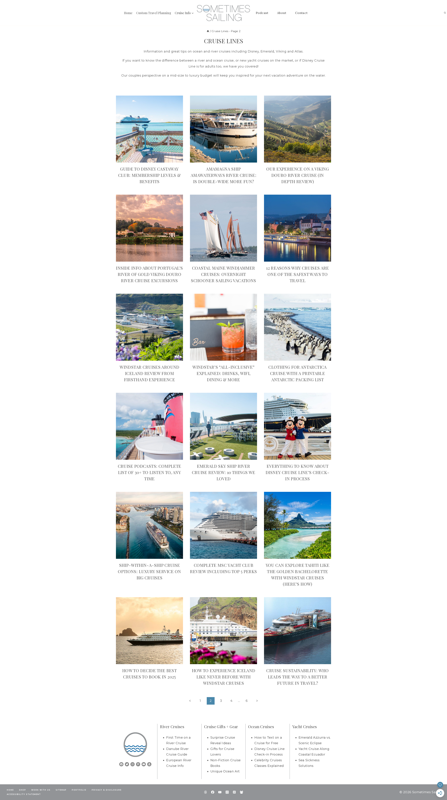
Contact (301, 13)
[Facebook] (213, 792)
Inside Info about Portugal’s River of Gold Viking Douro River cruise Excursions (149, 274)
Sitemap (61, 790)
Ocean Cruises (261, 726)
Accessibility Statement (24, 794)
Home (128, 13)
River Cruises (172, 726)
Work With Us (40, 790)
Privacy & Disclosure (107, 790)
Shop (22, 790)
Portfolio (79, 790)
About (281, 13)
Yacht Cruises (304, 726)
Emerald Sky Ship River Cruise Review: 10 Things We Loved (223, 472)
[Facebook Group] (241, 792)
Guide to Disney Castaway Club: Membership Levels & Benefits (149, 175)
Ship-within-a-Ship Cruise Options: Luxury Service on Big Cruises (149, 571)
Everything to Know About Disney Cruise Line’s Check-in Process (297, 472)
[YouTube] (220, 792)
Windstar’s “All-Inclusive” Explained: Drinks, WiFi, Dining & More (223, 373)
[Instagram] (227, 792)
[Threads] (205, 792)
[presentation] (149, 129)
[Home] (208, 31)
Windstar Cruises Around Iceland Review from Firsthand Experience (149, 373)
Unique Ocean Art (225, 771)
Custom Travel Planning (153, 13)
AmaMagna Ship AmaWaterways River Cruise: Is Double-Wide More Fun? (223, 175)
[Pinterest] (234, 792)
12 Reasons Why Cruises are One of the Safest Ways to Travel (297, 274)
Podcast (262, 13)
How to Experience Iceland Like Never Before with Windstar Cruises (223, 677)
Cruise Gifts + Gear (221, 726)
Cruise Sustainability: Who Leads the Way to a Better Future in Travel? (297, 677)
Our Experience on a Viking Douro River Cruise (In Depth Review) (297, 175)
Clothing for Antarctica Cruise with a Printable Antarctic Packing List (297, 373)
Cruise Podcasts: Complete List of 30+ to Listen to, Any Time (149, 472)
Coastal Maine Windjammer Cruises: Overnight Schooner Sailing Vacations (223, 274)
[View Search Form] (445, 13)
